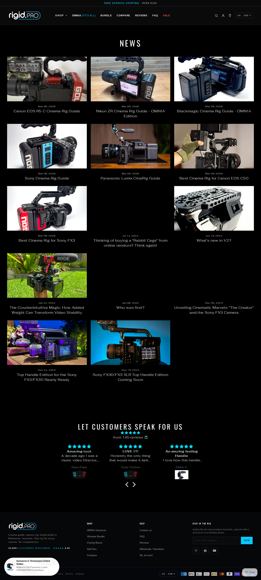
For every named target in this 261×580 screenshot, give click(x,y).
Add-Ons (92, 549)
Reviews (141, 15)
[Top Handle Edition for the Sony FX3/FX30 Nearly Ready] (47, 342)
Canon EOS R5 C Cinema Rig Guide (47, 111)
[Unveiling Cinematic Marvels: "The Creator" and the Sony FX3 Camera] (214, 275)
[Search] (216, 15)
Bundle (106, 15)
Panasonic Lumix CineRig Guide (130, 178)
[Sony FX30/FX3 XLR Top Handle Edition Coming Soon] (130, 342)
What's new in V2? (214, 240)
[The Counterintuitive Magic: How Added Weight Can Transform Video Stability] (47, 275)
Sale (166, 15)
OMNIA (84, 15)
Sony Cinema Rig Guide (47, 178)
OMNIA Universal (96, 530)
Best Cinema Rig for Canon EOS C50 (214, 178)
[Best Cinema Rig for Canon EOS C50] (214, 146)
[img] (130, 432)
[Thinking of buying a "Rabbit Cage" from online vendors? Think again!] (130, 208)
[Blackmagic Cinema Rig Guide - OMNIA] (214, 79)
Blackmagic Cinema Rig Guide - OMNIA (214, 111)
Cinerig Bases (95, 542)
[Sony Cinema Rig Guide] (47, 146)
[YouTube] (214, 550)
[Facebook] (205, 550)
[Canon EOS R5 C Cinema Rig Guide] (47, 79)
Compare (123, 15)
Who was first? (130, 307)
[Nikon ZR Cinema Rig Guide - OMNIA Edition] (130, 79)
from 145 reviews (128, 437)
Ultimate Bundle (96, 536)
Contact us (146, 530)
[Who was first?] (130, 275)
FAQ (155, 15)
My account (146, 555)
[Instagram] (196, 550)
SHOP (61, 15)
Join (247, 540)
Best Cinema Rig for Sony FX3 (47, 240)
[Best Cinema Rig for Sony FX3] (47, 208)
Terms (60, 574)
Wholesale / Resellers (152, 549)
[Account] (223, 15)
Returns (69, 574)
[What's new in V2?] (214, 208)
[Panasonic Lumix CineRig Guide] (130, 146)
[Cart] (230, 15)
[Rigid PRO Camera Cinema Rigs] (24, 15)
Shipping (80, 574)
